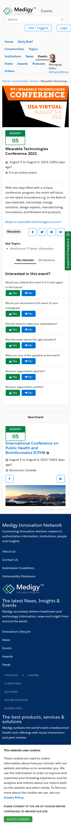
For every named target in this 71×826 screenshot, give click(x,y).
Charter (33, 675)
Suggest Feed (13, 708)
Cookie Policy (13, 797)
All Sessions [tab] (46, 260)
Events (7, 648)
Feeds (6, 665)
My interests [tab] (25, 260)
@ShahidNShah (59, 72)
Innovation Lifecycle (16, 632)
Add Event (11, 691)
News (6, 640)
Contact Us (10, 560)
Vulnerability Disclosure (18, 576)
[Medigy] (19, 10)
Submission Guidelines (18, 568)
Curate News (13, 683)
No (30, 293)
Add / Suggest (38, 28)
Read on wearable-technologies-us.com (33, 222)
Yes (14, 293)
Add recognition (16, 700)
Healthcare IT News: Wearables (32, 249)
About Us (9, 551)
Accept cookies (18, 819)
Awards (7, 656)
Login (64, 28)
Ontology (12, 675)
